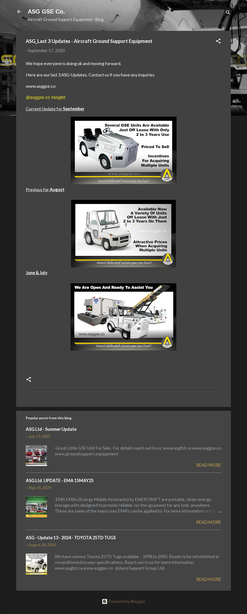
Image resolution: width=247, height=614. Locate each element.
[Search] (228, 13)
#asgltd (58, 97)
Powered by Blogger (126, 601)
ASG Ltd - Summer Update (51, 429)
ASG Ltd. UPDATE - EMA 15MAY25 (60, 480)
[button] (218, 41)
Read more (208, 465)
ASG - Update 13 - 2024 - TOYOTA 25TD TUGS (71, 537)
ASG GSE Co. (46, 11)
